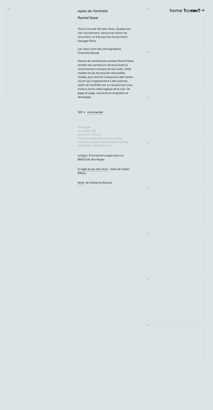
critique (82, 155)
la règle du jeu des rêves (93, 169)
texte (81, 183)
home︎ (193, 11)
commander (95, 112)
